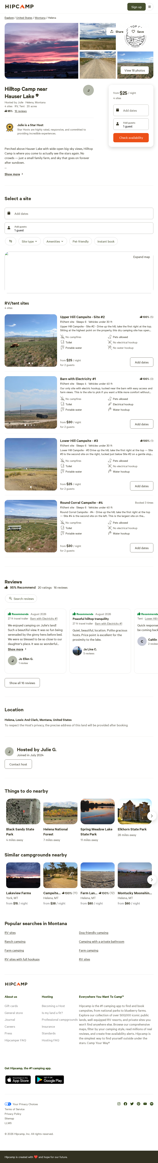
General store (14, 1012)
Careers (10, 1026)
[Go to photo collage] (41, 51)
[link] (79, 340)
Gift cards (11, 1006)
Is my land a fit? (52, 1012)
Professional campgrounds (60, 1019)
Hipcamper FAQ (15, 1040)
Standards (48, 1033)
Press (8, 1033)
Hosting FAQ (50, 1040)
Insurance (48, 1026)
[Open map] (79, 273)
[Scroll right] (151, 816)
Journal (10, 1019)
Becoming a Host (53, 1006)
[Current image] (29, 363)
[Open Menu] (149, 6)
